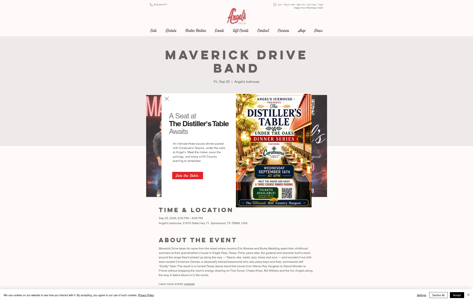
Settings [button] (421, 295)
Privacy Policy (146, 295)
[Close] (468, 295)
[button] (167, 99)
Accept (457, 295)
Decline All (438, 295)
